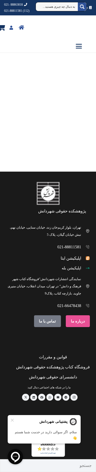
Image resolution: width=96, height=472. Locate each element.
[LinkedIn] (33, 397)
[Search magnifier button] (82, 6)
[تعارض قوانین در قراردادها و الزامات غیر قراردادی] (71, 113)
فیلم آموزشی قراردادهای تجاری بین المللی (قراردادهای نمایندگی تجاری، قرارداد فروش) (26, 143)
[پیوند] (32, 27)
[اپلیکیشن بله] (85, 268)
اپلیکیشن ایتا (71, 258)
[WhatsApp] (50, 397)
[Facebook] (41, 397)
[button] (48, 46)
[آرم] (84, 27)
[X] (25, 397)
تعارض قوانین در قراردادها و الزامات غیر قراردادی (73, 149)
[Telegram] (66, 397)
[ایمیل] (57, 397)
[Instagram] (74, 397)
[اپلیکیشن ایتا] (85, 258)
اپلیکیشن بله (71, 268)
